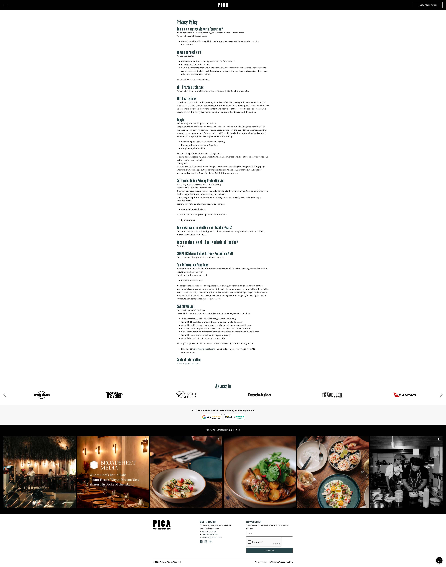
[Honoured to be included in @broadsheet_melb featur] (113, 472)
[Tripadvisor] (210, 541)
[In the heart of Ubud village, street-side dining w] (186, 472)
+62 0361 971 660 (209, 531)
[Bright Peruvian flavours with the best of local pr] (406, 472)
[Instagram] (205, 541)
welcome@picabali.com (203, 349)
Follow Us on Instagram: (223, 430)
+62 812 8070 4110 (210, 534)
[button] (4, 395)
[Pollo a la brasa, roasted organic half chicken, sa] (260, 472)
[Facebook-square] (201, 541)
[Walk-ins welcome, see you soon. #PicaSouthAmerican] (39, 472)
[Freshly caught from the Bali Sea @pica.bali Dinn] (333, 472)
